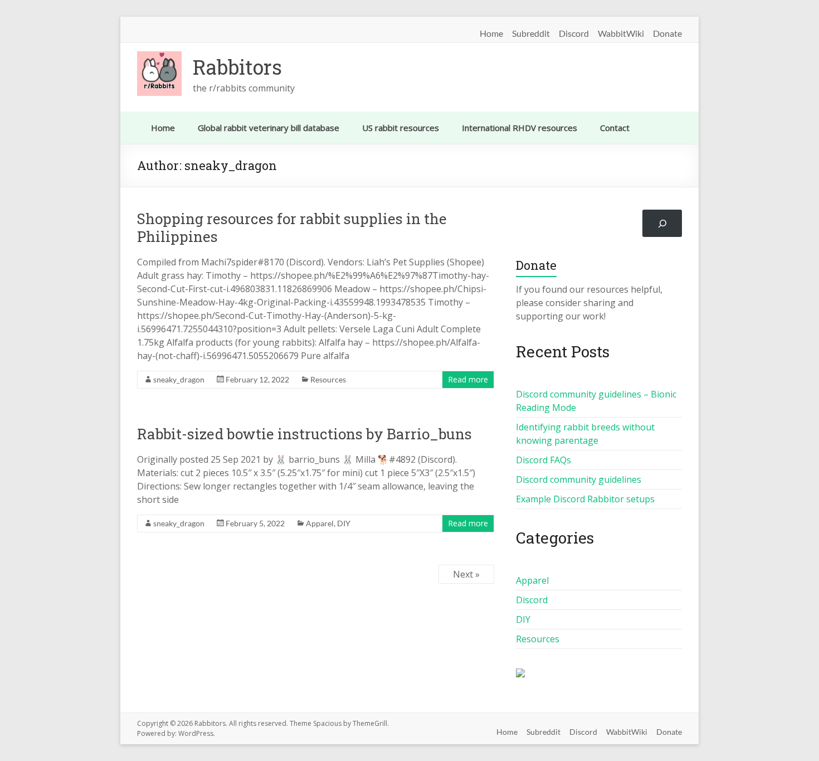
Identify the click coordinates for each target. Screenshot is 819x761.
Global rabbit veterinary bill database (268, 127)
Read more (468, 379)
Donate (667, 32)
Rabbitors (237, 67)
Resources (328, 379)
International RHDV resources (519, 127)
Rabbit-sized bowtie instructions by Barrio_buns (304, 433)
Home (491, 32)
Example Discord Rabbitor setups (585, 499)
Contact (615, 127)
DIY (343, 523)
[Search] (662, 223)
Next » (466, 574)
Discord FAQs (543, 460)
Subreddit (531, 32)
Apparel (320, 523)
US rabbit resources (400, 127)
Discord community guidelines (578, 479)
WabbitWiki (621, 32)
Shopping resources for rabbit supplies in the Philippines (292, 227)
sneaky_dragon (178, 379)
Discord (574, 32)
